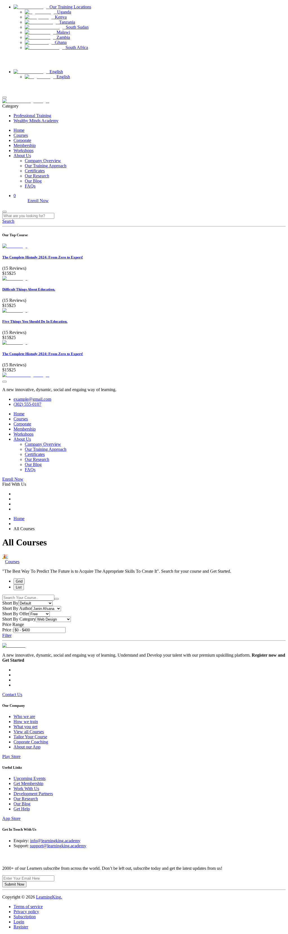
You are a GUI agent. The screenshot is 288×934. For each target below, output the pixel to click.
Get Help (22, 808)
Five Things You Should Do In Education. (35, 321)
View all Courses (29, 731)
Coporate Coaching (31, 741)
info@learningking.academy (55, 840)
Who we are (24, 716)
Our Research (37, 175)
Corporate (22, 140)
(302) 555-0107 (27, 404)
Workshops (23, 150)
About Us (22, 155)
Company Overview (43, 160)
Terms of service (28, 906)
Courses (21, 135)
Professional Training (32, 115)
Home (19, 130)
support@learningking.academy (58, 845)
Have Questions (14, 57)
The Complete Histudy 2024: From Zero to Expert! (42, 257)
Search (8, 221)
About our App (27, 746)
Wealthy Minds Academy (36, 120)
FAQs (30, 186)
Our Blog (33, 181)
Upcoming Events (30, 778)
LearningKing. (49, 897)
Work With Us (26, 788)
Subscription (25, 916)
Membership (25, 145)
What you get (25, 726)
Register (8, 91)
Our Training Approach (45, 165)
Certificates (35, 170)
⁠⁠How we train (26, 721)
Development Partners (33, 793)
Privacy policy (26, 911)
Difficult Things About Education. (28, 289)
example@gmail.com (32, 399)
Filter (7, 635)
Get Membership (28, 783)
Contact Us (11, 62)
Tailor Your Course (30, 736)
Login (7, 86)
